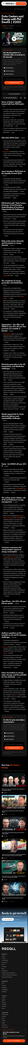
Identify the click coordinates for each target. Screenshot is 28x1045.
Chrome (4, 1016)
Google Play (5, 1027)
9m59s (13, 350)
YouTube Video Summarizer (9, 972)
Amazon (21, 515)
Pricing (3, 958)
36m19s (7, 711)
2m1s (21, 166)
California (12, 557)
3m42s (14, 197)
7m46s (11, 298)
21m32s (12, 513)
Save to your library (15, 93)
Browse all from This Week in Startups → (13, 770)
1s (13, 117)
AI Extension (5, 960)
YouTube (4, 1004)
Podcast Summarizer (7, 977)
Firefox (3, 1020)
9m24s (11, 330)
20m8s (6, 466)
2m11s (5, 175)
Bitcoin (5, 647)
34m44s (7, 686)
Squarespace (7, 334)
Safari (3, 1022)
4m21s (6, 235)
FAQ (3, 983)
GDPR (17, 488)
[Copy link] (24, 97)
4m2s (6, 227)
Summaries (4, 970)
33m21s (16, 667)
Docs (3, 964)
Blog (3, 968)
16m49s (11, 444)
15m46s (11, 431)
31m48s (18, 644)
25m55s (21, 551)
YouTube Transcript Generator (9, 974)
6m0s (17, 275)
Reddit (3, 999)
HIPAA (24, 488)
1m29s (23, 137)
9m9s (6, 319)
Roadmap (4, 991)
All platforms (5, 1014)
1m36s (6, 149)
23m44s (7, 542)
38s (13, 132)
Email (3, 1008)
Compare (4, 966)
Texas (5, 557)
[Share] (21, 97)
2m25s (22, 191)
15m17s (5, 420)
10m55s (14, 368)
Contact (4, 985)
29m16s (17, 603)
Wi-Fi (16, 694)
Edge (3, 1018)
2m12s (6, 184)
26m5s (6, 567)
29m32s (12, 612)
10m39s (7, 359)
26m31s (7, 579)
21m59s (13, 527)
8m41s (13, 308)
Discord (4, 1002)
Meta (4, 517)
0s (4, 106)
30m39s (14, 637)
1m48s (6, 157)
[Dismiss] (24, 1029)
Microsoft (6, 151)
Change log (5, 989)
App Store (4, 1025)
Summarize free (14, 82)
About (3, 956)
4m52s (11, 254)
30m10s (7, 621)
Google (5, 275)
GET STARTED (9, 919)
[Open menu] (4, 4)
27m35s (7, 596)
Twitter (3, 997)
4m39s (12, 245)
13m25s (12, 394)
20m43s (13, 492)
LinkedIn (4, 1006)
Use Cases (4, 962)
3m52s (5, 211)
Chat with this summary (11, 97)
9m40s (6, 342)
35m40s (13, 698)
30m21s (12, 627)
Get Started (21, 3)
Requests (4, 987)
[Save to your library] (24, 775)
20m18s (7, 475)
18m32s (7, 458)
